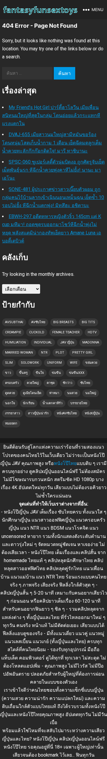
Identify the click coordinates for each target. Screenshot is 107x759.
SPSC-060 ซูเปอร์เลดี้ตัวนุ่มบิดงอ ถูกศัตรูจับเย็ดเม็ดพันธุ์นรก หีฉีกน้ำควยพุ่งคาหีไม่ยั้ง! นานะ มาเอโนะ (53, 170)
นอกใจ (10, 403)
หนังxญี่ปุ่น (92, 413)
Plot (60, 352)
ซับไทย (85, 383)
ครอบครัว (12, 383)
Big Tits (88, 322)
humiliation (15, 342)
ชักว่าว (67, 383)
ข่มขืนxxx (76, 373)
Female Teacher (66, 332)
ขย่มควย (91, 363)
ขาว (8, 373)
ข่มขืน (56, 373)
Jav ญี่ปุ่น (67, 342)
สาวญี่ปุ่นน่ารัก (38, 413)
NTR (44, 352)
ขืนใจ (40, 373)
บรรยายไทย (78, 403)
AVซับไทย (38, 322)
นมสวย (72, 393)
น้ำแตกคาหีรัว (52, 403)
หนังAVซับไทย (67, 413)
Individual (43, 342)
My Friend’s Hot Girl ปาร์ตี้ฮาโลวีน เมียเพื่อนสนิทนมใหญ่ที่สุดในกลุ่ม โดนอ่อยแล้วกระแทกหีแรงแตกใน (51, 115)
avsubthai (14, 322)
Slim (9, 363)
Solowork (30, 363)
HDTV (92, 332)
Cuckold (36, 332)
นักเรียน (28, 403)
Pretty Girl (82, 352)
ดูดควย (10, 393)
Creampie (13, 332)
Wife (73, 363)
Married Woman (19, 352)
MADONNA (90, 342)
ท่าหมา (54, 393)
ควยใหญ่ (33, 383)
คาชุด (51, 383)
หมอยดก (11, 423)
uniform (54, 363)
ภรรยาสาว (12, 413)
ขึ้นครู (23, 373)
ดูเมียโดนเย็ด (32, 393)
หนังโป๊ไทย (65, 463)
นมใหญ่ (90, 393)
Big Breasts (63, 322)
